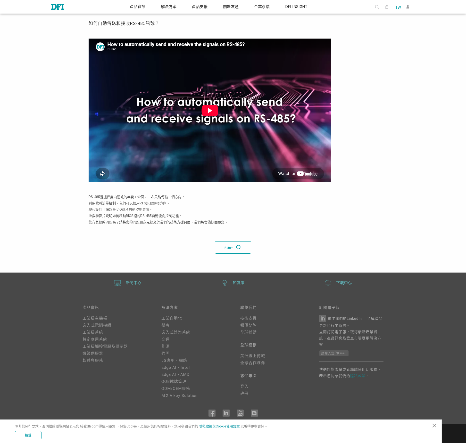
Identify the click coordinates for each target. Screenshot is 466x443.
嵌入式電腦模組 (97, 325)
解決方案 (168, 7)
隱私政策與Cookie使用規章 (219, 426)
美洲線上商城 (252, 356)
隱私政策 (358, 376)
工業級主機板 (95, 318)
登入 (244, 386)
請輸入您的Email (334, 353)
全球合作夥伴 (252, 363)
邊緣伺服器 (93, 353)
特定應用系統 (95, 339)
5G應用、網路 (174, 360)
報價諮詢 (248, 325)
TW (398, 7)
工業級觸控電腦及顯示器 (105, 346)
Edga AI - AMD (175, 374)
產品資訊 (137, 7)
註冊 (244, 393)
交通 (165, 339)
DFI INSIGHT (296, 7)
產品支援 (200, 7)
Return (229, 248)
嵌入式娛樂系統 (175, 332)
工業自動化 (171, 318)
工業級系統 (93, 332)
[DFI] (57, 7)
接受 (28, 435)
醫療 (165, 325)
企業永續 (262, 7)
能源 (165, 346)
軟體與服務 (93, 360)
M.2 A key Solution (179, 395)
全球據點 (248, 332)
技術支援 (248, 318)
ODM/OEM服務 (175, 388)
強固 (165, 353)
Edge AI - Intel (175, 367)
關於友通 (231, 7)
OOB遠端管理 (173, 381)
